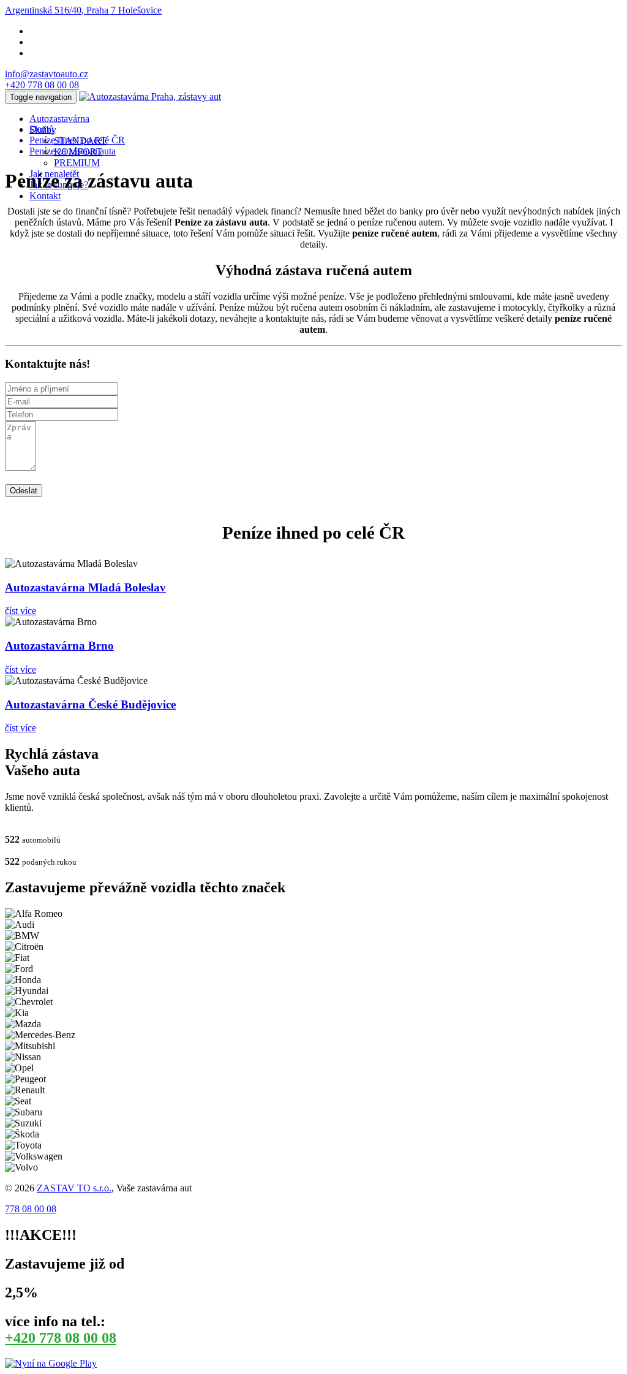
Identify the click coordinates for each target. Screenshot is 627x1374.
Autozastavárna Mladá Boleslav (85, 587)
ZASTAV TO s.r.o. (74, 1188)
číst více (20, 610)
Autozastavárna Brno (59, 645)
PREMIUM (77, 163)
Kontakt (45, 196)
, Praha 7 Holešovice (83, 10)
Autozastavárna (59, 118)
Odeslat (23, 490)
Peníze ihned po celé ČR (77, 140)
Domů (41, 129)
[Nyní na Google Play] (51, 1363)
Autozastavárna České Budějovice (90, 704)
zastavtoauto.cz (46, 74)
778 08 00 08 (42, 85)
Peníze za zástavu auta (72, 151)
